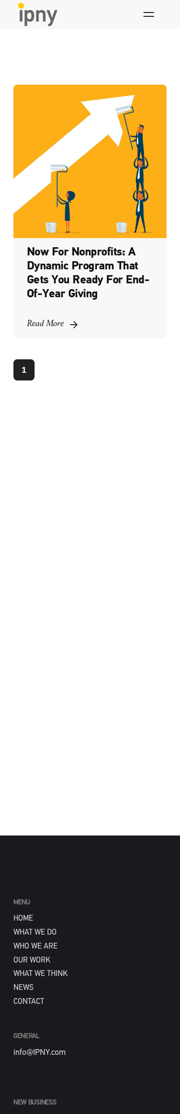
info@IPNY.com (39, 1053)
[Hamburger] (148, 14)
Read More (45, 324)
